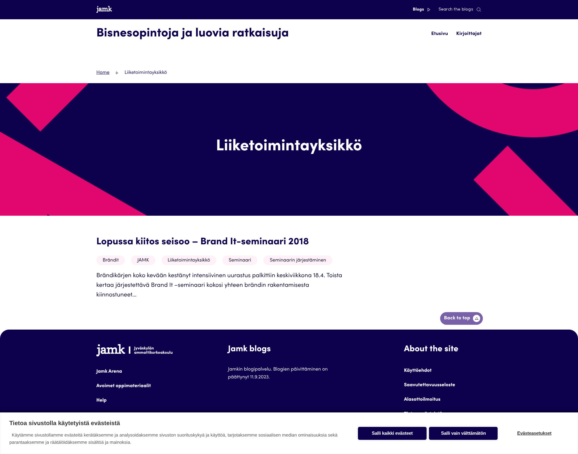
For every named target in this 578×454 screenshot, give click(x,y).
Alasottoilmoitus (422, 399)
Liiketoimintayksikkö (189, 260)
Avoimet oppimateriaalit (123, 386)
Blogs (419, 10)
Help (101, 400)
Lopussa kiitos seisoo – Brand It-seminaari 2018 (202, 242)
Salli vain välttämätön (463, 433)
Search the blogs (456, 10)
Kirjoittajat (469, 34)
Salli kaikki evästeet (392, 433)
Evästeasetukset (534, 433)
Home (103, 72)
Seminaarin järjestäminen (298, 260)
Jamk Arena (109, 371)
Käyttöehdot (418, 370)
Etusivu (439, 34)
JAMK (143, 260)
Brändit (111, 260)
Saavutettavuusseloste (429, 385)
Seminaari (240, 260)
